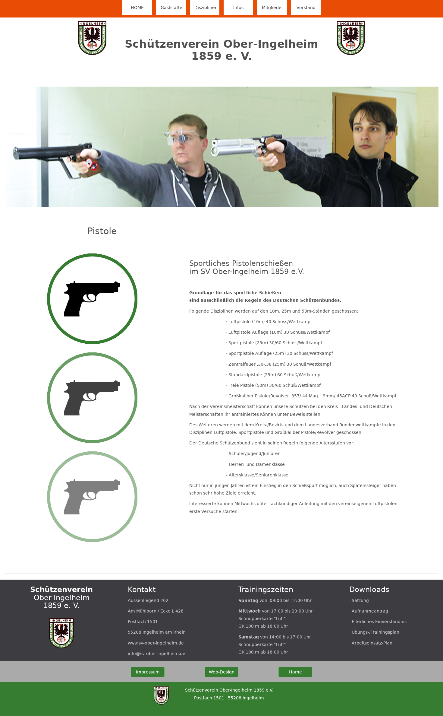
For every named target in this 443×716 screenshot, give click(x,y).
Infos (238, 7)
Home (295, 672)
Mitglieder (272, 7)
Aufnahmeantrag (370, 611)
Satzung (360, 600)
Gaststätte (171, 7)
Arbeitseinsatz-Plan (372, 643)
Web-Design (221, 672)
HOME (141, 7)
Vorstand (306, 7)
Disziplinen (206, 7)
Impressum (148, 672)
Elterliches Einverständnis (379, 621)
